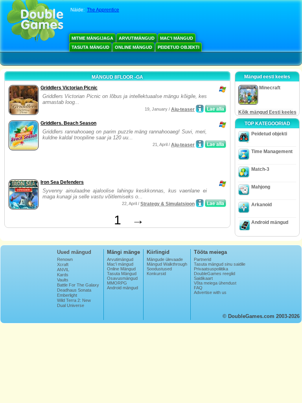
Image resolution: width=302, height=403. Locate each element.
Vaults (62, 279)
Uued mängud (74, 252)
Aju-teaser (183, 109)
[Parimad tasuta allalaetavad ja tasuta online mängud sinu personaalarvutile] (35, 21)
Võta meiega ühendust (215, 283)
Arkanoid (261, 204)
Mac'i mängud (176, 38)
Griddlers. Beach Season (68, 123)
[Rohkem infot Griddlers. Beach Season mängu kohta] (200, 144)
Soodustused (159, 268)
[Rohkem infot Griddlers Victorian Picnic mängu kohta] (200, 109)
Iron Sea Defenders (62, 182)
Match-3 (260, 169)
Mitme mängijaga (92, 38)
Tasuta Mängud (90, 47)
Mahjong (260, 187)
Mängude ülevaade (165, 259)
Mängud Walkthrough (167, 264)
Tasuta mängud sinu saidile (219, 264)
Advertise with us (210, 292)
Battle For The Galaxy (78, 285)
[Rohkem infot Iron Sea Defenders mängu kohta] (200, 203)
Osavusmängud (122, 278)
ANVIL (63, 269)
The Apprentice (103, 10)
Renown (65, 259)
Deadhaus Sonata (74, 290)
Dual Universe (70, 305)
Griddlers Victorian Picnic (69, 88)
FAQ (198, 287)
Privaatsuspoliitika (211, 268)
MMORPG (117, 283)
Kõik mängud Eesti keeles (267, 112)
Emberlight (67, 295)
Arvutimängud (137, 38)
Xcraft (62, 264)
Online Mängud (133, 47)
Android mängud (269, 222)
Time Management (272, 151)
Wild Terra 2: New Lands (74, 302)
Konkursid (156, 273)
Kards (62, 274)
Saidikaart (203, 278)
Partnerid (202, 259)
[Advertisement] (99, 165)
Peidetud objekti (178, 47)
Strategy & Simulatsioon (167, 204)
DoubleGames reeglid (214, 273)
